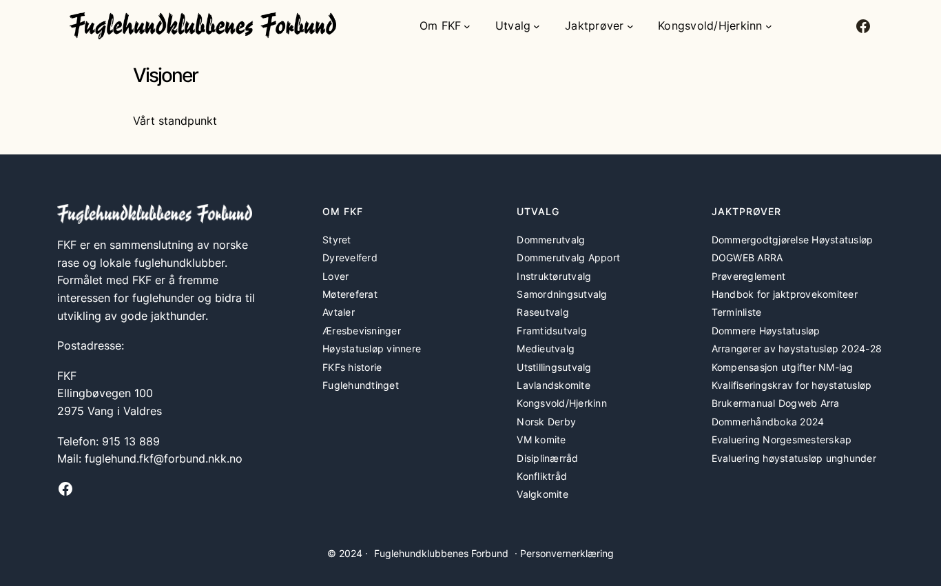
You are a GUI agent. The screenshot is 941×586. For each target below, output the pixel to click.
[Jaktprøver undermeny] (630, 26)
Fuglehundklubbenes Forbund (441, 553)
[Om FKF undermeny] (467, 26)
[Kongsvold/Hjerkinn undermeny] (768, 26)
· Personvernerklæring (564, 553)
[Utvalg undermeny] (536, 26)
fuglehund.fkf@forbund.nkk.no (163, 458)
